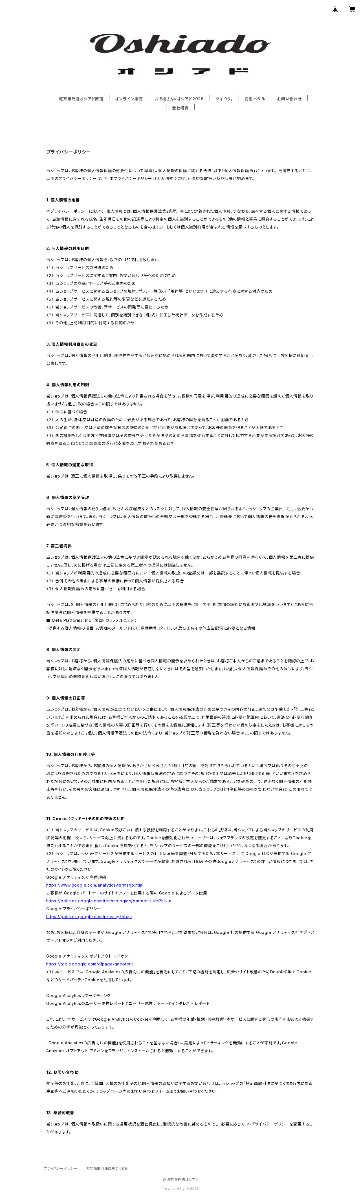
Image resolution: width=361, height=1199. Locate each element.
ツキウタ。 (224, 98)
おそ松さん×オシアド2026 (179, 98)
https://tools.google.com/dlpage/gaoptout (89, 964)
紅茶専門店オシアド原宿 (81, 98)
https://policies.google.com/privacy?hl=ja (89, 916)
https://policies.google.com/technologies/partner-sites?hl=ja (108, 900)
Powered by (174, 1189)
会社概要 (180, 107)
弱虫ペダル (255, 98)
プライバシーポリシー (60, 1168)
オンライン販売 (129, 98)
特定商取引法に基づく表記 (107, 1168)
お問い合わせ (289, 98)
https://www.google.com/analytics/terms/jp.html (95, 885)
